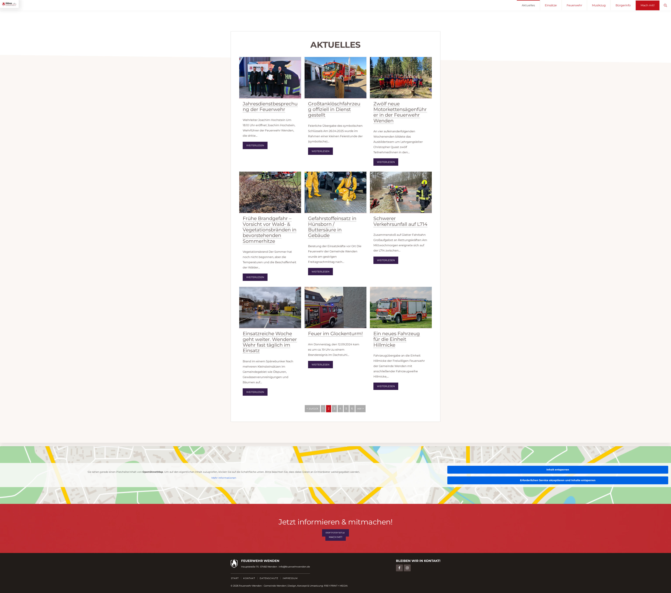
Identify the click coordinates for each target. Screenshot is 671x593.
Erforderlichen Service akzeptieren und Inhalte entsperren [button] (558, 480)
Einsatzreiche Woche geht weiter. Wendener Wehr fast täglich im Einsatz (270, 342)
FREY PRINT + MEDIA (336, 585)
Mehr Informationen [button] (223, 477)
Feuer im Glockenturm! (335, 333)
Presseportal (335, 532)
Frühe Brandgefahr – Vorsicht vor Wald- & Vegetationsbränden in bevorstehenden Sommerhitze (269, 229)
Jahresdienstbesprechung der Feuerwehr (270, 106)
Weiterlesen (255, 145)
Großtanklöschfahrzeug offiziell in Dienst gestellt (334, 109)
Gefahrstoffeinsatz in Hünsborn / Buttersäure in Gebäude (332, 226)
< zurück (312, 408)
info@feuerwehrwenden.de (294, 566)
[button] (665, 5)
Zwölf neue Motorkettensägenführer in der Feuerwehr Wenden (400, 112)
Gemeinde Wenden (275, 585)
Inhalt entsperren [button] (557, 469)
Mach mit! (335, 537)
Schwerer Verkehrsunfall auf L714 (400, 221)
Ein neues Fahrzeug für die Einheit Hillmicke (396, 339)
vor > (360, 408)
